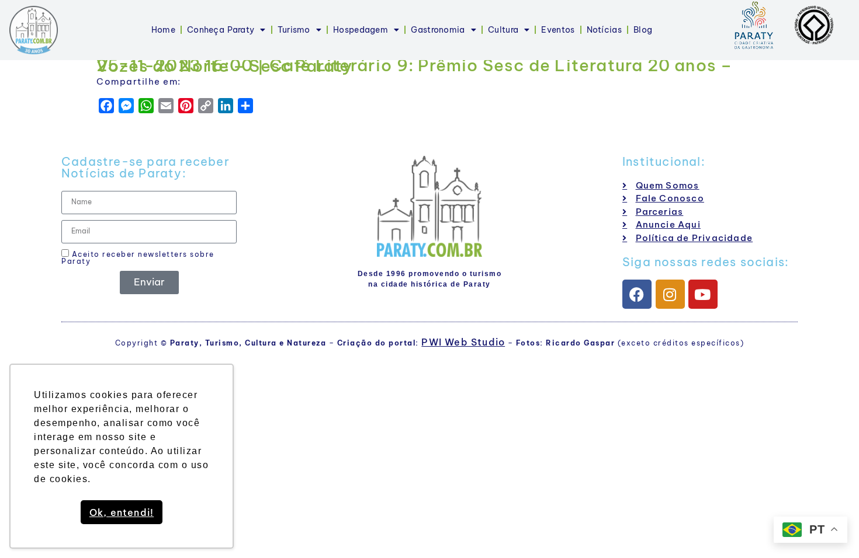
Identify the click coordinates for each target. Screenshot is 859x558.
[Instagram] (670, 294)
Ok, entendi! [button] (121, 512)
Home (163, 30)
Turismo (294, 30)
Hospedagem (360, 30)
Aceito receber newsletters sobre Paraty (137, 257)
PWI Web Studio (463, 342)
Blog (642, 30)
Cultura (503, 30)
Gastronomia (438, 30)
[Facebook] (637, 294)
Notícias (604, 30)
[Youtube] (703, 294)
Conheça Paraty (220, 30)
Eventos (557, 30)
